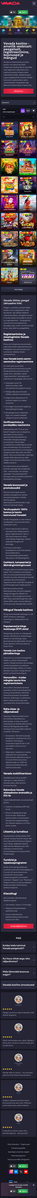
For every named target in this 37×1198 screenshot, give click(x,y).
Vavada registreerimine (18, 926)
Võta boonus (18, 91)
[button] (2, 22)
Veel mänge (18, 289)
